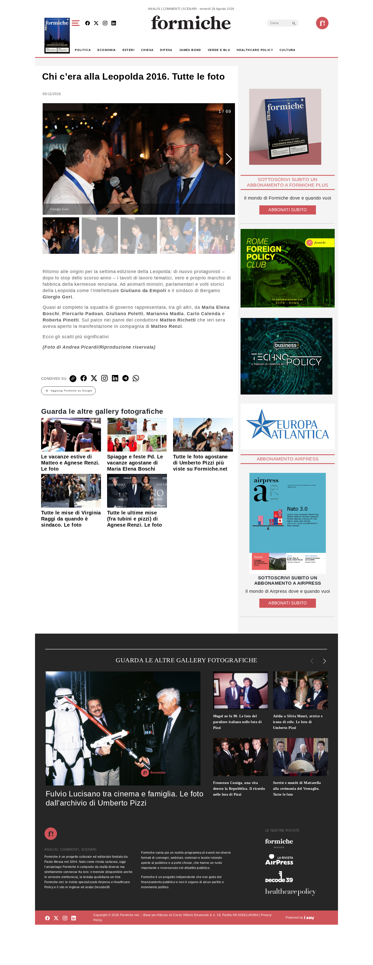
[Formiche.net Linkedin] (113, 23)
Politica (83, 49)
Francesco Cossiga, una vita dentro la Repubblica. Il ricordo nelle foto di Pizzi (239, 788)
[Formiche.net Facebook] (87, 23)
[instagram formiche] (65, 918)
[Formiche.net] (322, 23)
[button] (76, 35)
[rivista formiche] (288, 523)
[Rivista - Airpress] (292, 859)
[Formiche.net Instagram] (105, 23)
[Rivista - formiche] (292, 843)
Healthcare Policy (255, 49)
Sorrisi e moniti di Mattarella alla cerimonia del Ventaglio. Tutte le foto (297, 788)
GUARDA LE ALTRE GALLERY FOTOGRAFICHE (186, 660)
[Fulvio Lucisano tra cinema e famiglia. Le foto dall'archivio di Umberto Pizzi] (123, 728)
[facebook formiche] (47, 918)
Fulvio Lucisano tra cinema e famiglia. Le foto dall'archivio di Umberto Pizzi (125, 798)
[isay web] (309, 917)
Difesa (166, 49)
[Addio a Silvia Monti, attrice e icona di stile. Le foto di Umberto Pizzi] (300, 690)
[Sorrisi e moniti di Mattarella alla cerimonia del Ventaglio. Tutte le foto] (300, 757)
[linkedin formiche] (73, 918)
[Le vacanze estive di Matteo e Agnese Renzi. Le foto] (71, 434)
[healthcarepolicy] (292, 892)
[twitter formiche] (56, 918)
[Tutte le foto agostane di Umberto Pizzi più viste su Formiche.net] (203, 434)
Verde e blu (219, 49)
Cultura (288, 49)
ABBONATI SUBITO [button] (287, 210)
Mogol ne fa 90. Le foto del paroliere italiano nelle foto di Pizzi (237, 722)
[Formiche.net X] (96, 23)
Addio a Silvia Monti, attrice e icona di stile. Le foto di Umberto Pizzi (298, 722)
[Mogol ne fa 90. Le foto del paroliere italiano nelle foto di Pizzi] (240, 690)
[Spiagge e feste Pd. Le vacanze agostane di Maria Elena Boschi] (137, 434)
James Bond (190, 49)
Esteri (128, 49)
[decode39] (292, 876)
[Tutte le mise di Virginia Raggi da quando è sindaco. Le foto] (71, 490)
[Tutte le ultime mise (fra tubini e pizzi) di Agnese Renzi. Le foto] (137, 490)
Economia (106, 49)
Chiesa (147, 49)
